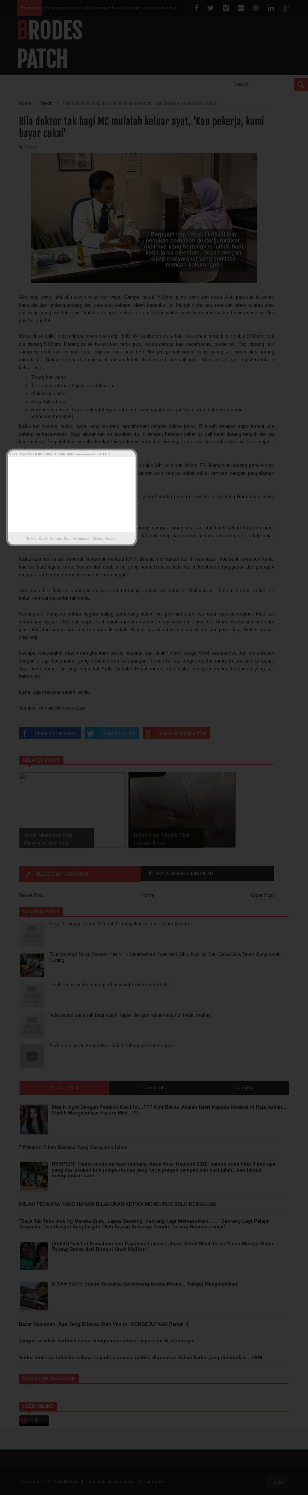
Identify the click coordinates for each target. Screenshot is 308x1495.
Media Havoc (103, 539)
